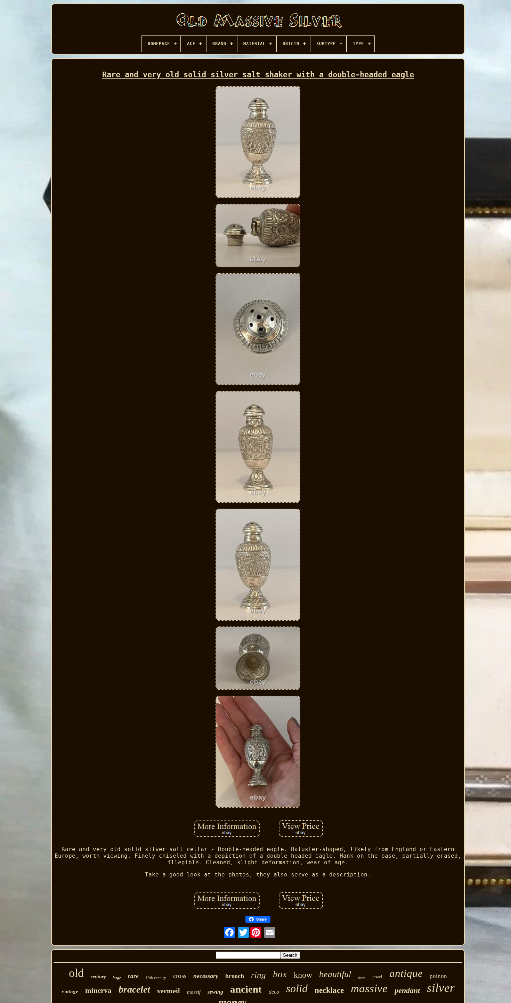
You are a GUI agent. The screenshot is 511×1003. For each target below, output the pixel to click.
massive (369, 988)
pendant (407, 990)
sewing (215, 992)
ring (258, 974)
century (98, 976)
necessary (205, 975)
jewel (377, 976)
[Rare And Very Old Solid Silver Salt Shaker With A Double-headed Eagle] (258, 143)
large (117, 978)
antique (406, 973)
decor (361, 978)
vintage (70, 991)
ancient (246, 989)
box (280, 974)
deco (274, 992)
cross (179, 975)
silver (441, 988)
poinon (438, 976)
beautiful (335, 974)
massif (194, 992)
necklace (329, 990)
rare (133, 976)
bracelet (134, 989)
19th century (156, 978)
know (303, 974)
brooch (234, 975)
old (76, 972)
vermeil (168, 991)
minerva (98, 990)
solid (297, 988)
